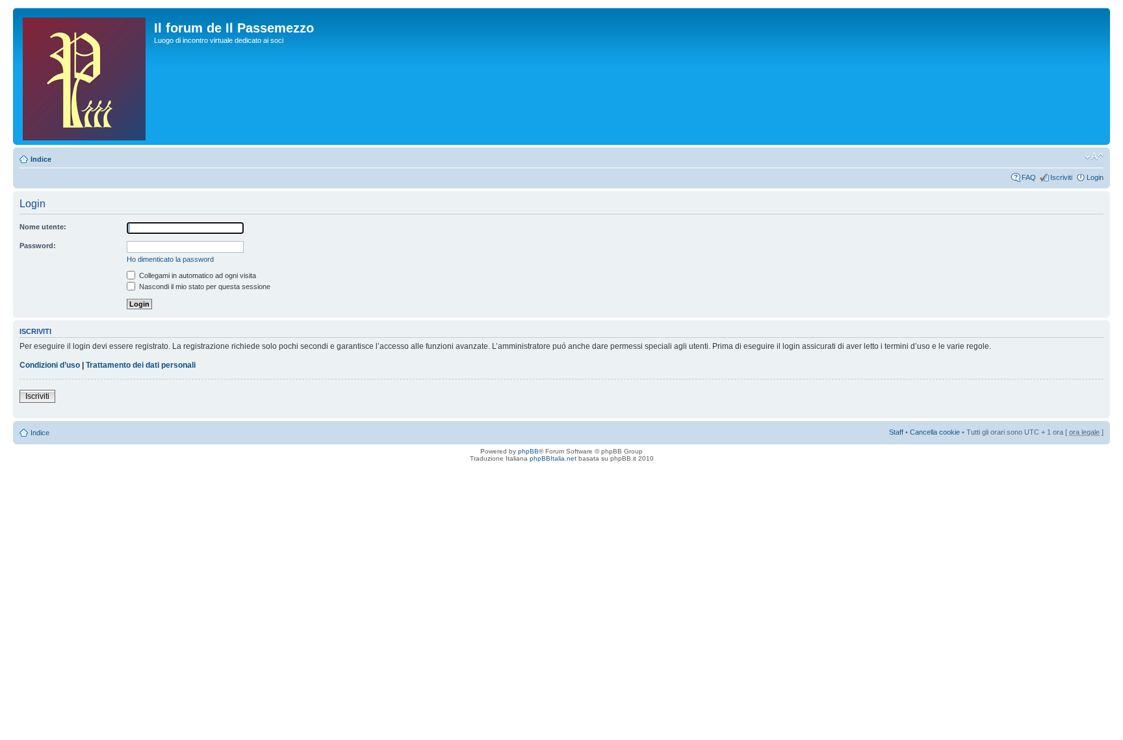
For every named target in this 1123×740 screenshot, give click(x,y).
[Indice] (85, 76)
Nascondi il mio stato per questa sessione (203, 286)
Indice (41, 159)
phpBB (528, 451)
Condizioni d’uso (49, 365)
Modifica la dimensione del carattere (1094, 156)
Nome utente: (42, 227)
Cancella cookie (935, 432)
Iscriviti (1061, 177)
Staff (896, 432)
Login (1095, 177)
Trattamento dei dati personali (141, 365)
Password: (37, 245)
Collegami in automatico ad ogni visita (196, 275)
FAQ (1029, 177)
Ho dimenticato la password (170, 259)
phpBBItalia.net (553, 458)
